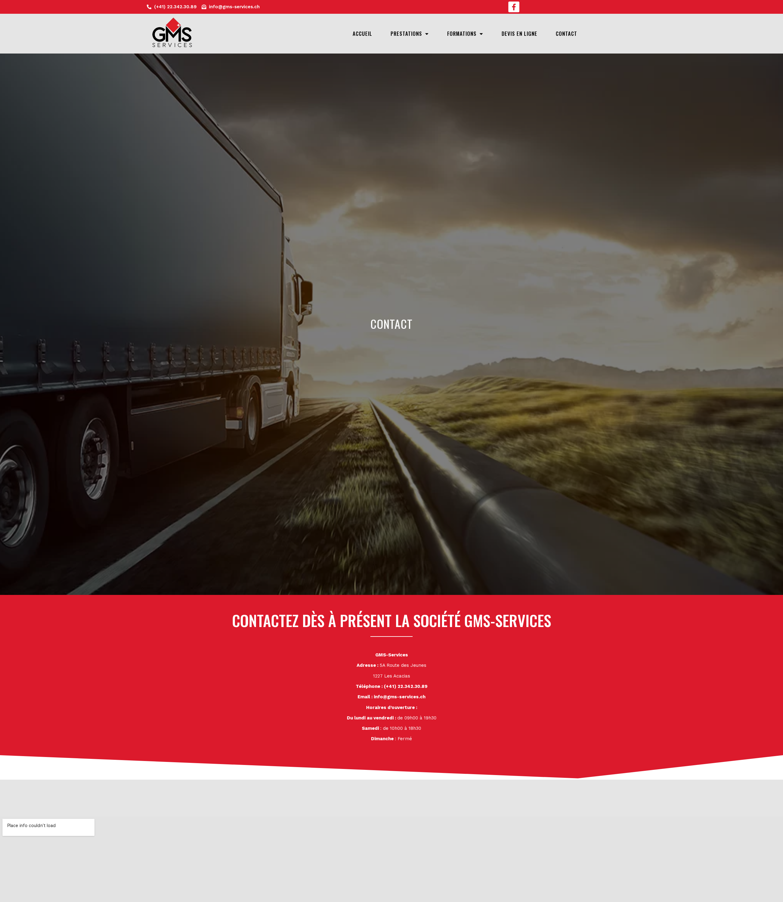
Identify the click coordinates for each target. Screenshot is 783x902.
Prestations (406, 33)
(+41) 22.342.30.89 (406, 686)
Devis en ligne (519, 33)
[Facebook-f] (513, 7)
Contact (566, 33)
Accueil (362, 33)
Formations (462, 33)
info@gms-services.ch (399, 697)
